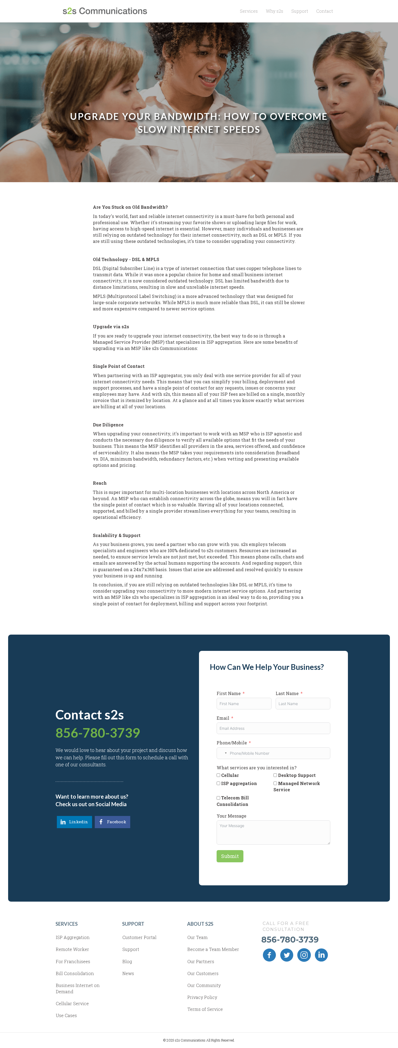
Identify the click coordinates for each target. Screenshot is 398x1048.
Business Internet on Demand (78, 988)
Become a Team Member (213, 949)
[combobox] (222, 753)
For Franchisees (73, 961)
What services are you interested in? (256, 767)
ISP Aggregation (73, 937)
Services (249, 11)
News (128, 973)
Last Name (287, 693)
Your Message (231, 816)
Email (223, 718)
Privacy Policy (202, 997)
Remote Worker (72, 949)
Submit (230, 856)
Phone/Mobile (232, 742)
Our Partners (200, 961)
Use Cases (66, 1015)
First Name (229, 693)
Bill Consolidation (75, 973)
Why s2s (274, 11)
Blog (127, 961)
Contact (324, 11)
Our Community (204, 985)
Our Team (197, 937)
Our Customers (202, 973)
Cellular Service (72, 1003)
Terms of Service (205, 1009)
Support (299, 11)
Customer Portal (139, 937)
